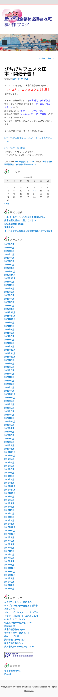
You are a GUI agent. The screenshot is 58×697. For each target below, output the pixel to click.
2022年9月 (9, 380)
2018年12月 (9, 486)
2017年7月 (9, 544)
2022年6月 (9, 387)
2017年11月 (9, 530)
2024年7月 (9, 329)
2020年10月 (9, 421)
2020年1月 (9, 448)
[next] (53, 42)
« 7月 (6, 203)
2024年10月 (9, 319)
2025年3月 (9, 302)
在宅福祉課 (9, 625)
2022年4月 (9, 390)
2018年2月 (9, 520)
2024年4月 (9, 339)
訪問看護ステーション (14, 639)
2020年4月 (9, 438)
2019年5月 (9, 472)
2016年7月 (9, 585)
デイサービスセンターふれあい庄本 (21, 612)
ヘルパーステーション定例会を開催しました (25, 216)
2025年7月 (9, 288)
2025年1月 (9, 308)
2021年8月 (9, 404)
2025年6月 (9, 291)
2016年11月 (9, 571)
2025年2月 (9, 305)
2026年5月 (9, 254)
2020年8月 (9, 424)
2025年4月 (9, 298)
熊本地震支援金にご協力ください (20, 220)
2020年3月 (9, 441)
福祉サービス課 (11, 636)
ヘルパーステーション (14, 619)
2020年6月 (9, 431)
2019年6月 (9, 469)
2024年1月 (9, 346)
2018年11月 (9, 489)
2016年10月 (9, 574)
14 (34, 190)
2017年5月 (9, 551)
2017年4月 (9, 554)
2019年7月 (9, 465)
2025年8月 (9, 285)
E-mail (7, 674)
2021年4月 (9, 414)
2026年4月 (9, 257)
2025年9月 (9, 281)
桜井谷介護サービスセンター (18, 632)
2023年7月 (9, 366)
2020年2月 (9, 445)
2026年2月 (9, 264)
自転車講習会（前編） (14, 223)
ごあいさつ (9, 608)
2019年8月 (9, 462)
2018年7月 (9, 503)
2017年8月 (9, 540)
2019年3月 (9, 475)
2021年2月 (9, 418)
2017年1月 (9, 564)
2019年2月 (9, 479)
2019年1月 (9, 482)
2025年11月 (9, 274)
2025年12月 (9, 271)
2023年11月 (9, 353)
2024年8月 (9, 326)
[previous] (4, 42)
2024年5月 (9, 336)
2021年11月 (9, 394)
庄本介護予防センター (24, 161)
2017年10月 (9, 533)
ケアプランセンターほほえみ (18, 602)
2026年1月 (9, 267)
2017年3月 (9, 557)
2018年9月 (9, 496)
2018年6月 (9, 506)
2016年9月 (9, 578)
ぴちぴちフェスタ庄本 (14, 147)
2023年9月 (9, 360)
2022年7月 (9, 383)
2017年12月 (9, 527)
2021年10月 (9, 397)
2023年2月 (9, 377)
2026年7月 (9, 247)
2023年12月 (9, 349)
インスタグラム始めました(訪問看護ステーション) (28, 230)
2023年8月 (9, 363)
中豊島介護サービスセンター (18, 622)
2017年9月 (9, 537)
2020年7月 (9, 428)
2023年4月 (9, 373)
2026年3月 (9, 261)
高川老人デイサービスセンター (19, 646)
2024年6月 (9, 332)
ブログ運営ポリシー (13, 670)
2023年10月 (9, 356)
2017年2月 (9, 561)
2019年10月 (9, 455)
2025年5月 (9, 295)
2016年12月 (9, 567)
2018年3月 (9, 516)
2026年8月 (9, 244)
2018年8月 (9, 499)
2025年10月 (9, 278)
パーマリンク (32, 164)
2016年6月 (9, 588)
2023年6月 (9, 370)
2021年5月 (9, 411)
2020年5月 (9, 435)
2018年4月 (9, 513)
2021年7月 (9, 407)
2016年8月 (9, 581)
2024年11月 (9, 315)
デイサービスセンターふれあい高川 (21, 615)
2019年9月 (9, 458)
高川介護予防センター (14, 643)
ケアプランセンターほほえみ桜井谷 (21, 605)
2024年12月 (9, 312)
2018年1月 (9, 523)
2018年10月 (9, 493)
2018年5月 (9, 510)
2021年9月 (9, 400)
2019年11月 (9, 452)
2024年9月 (9, 322)
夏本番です (9, 227)
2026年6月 (9, 250)
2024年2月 (9, 342)
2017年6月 (9, 547)
